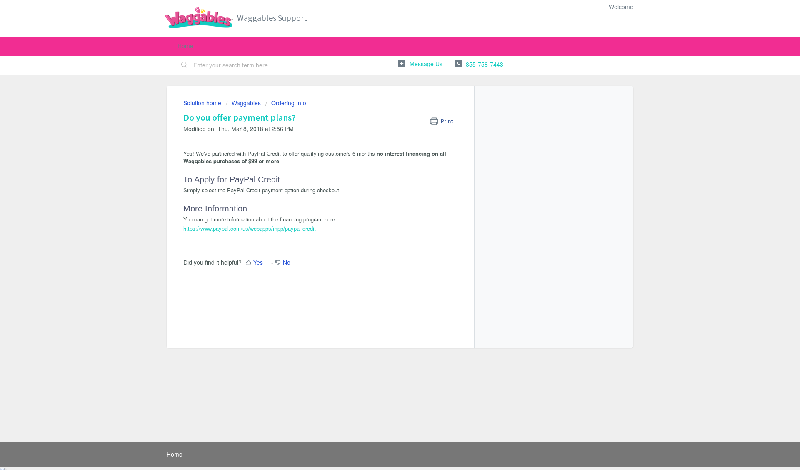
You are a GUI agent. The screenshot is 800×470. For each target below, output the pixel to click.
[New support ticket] (420, 64)
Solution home (203, 103)
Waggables (246, 103)
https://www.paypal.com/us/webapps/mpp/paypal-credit (249, 228)
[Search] (184, 65)
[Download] (384, 125)
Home (185, 46)
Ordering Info (288, 103)
